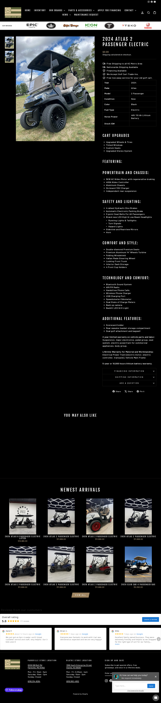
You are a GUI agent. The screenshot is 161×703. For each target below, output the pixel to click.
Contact (129, 10)
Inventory (40, 10)
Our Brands (56, 10)
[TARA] (91, 25)
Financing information (129, 371)
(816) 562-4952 (72, 681)
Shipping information (129, 377)
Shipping (106, 55)
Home (28, 10)
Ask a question (129, 383)
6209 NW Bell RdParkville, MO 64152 (36, 666)
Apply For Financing (109, 10)
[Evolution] (33, 25)
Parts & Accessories (80, 10)
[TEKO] (110, 25)
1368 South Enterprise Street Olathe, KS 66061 (79, 666)
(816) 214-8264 (34, 681)
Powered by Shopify (80, 694)
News (65, 14)
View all (80, 595)
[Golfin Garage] (52, 25)
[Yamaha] (130, 25)
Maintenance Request (86, 14)
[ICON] (73, 25)
